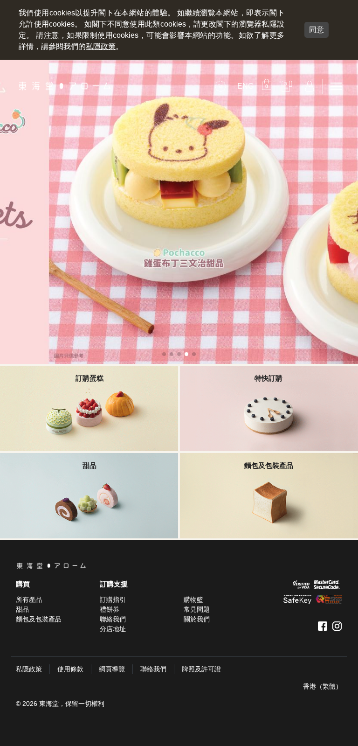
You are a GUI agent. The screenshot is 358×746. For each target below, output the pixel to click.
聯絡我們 (113, 619)
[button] (267, 86)
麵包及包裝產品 (39, 619)
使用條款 (70, 669)
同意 (316, 30)
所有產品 (29, 599)
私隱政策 (101, 46)
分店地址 (113, 629)
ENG (245, 86)
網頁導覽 (112, 669)
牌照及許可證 (201, 669)
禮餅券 (109, 609)
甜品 (22, 609)
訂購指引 (113, 599)
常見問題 (197, 609)
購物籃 (193, 599)
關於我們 (197, 619)
